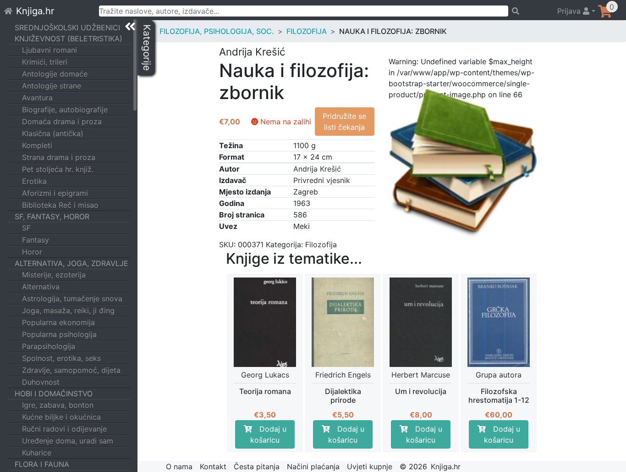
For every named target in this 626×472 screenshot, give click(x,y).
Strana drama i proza (58, 157)
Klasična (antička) (52, 133)
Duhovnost (41, 382)
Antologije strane (51, 85)
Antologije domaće (55, 73)
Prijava (570, 11)
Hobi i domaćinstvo (54, 393)
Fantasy (35, 239)
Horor (32, 251)
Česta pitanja (257, 466)
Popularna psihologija (59, 334)
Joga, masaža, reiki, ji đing (68, 310)
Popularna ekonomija (58, 322)
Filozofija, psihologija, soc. (216, 31)
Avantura (37, 97)
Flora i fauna (42, 464)
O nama (179, 466)
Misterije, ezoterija (54, 274)
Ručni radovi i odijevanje (64, 428)
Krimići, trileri (44, 62)
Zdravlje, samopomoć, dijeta (71, 370)
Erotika (34, 181)
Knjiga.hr (35, 11)
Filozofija (306, 31)
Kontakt (213, 466)
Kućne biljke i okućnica (61, 417)
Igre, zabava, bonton (57, 405)
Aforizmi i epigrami (55, 193)
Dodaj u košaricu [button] (268, 434)
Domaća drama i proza (62, 121)
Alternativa (41, 286)
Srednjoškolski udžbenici (67, 27)
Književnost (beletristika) (68, 38)
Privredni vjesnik (321, 180)
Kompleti (37, 145)
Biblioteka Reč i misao (60, 205)
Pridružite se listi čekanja (344, 121)
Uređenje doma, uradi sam (67, 440)
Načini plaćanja (313, 466)
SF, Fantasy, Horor (52, 216)
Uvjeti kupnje (369, 466)
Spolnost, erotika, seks (61, 358)
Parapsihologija (48, 346)
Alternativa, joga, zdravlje (71, 263)
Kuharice (36, 452)
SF (26, 228)
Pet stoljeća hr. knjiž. (57, 169)
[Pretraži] (528, 11)
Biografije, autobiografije (65, 109)
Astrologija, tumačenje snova (72, 298)
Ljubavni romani (49, 50)
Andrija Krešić (317, 168)
